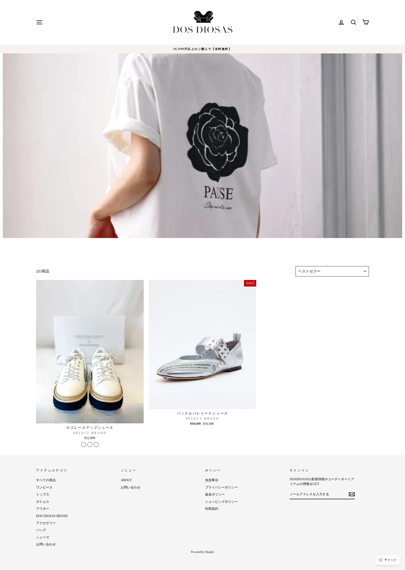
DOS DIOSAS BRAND (52, 516)
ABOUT (126, 480)
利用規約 (211, 508)
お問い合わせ (46, 544)
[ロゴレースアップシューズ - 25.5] (96, 444)
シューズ (42, 537)
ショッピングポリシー (221, 501)
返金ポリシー (215, 494)
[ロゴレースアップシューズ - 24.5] (90, 444)
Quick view (90, 418)
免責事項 (211, 480)
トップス (42, 494)
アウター (42, 508)
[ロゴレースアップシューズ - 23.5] (83, 444)
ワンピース (44, 487)
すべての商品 (46, 480)
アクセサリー (46, 523)
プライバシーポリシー (221, 487)
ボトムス (42, 501)
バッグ (41, 530)
